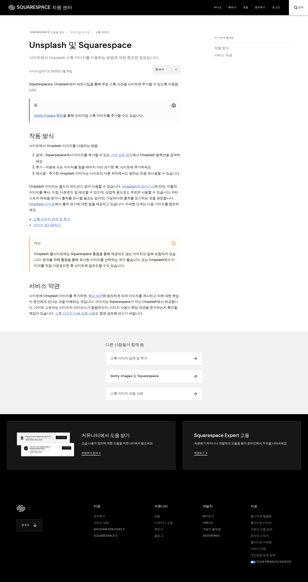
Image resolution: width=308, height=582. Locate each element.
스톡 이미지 (102, 32)
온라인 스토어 (260, 535)
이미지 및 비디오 (80, 32)
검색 (300, 7)
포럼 (157, 516)
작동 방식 (222, 48)
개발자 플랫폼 (212, 529)
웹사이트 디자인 (261, 522)
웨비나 (158, 529)
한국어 (26, 525)
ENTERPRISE (211, 535)
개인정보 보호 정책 (263, 555)
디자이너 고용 (163, 522)
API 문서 (208, 516)
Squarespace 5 (105, 535)
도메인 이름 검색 (261, 529)
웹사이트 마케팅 (261, 542)
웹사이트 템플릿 (261, 516)
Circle (208, 522)
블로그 (158, 535)
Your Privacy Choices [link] (273, 561)
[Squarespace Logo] (21, 508)
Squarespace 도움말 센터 (47, 32)
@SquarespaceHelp (109, 529)
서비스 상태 (101, 522)
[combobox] (167, 69)
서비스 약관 (223, 55)
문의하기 (99, 516)
